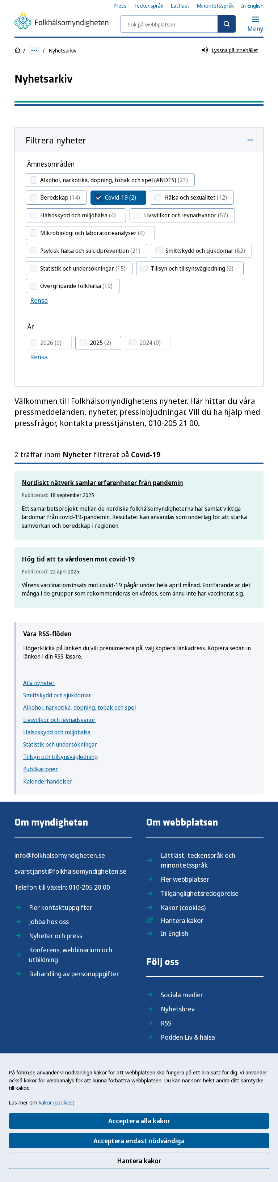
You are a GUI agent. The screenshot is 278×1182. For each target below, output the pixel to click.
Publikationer (40, 769)
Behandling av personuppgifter (74, 973)
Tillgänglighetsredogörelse (200, 893)
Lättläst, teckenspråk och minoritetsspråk (198, 860)
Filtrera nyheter (56, 140)
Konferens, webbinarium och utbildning (70, 954)
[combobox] (178, 24)
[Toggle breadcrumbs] (34, 50)
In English (252, 5)
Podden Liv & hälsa (188, 1037)
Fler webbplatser (185, 879)
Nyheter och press (55, 935)
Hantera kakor (139, 1160)
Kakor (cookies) (183, 907)
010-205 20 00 (89, 887)
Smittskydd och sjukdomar (57, 695)
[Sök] (227, 24)
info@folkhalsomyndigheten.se (59, 855)
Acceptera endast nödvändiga (139, 1140)
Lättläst (179, 5)
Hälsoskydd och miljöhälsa (56, 732)
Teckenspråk (148, 5)
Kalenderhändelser (47, 781)
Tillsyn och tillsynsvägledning (60, 757)
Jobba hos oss (49, 921)
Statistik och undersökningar (60, 744)
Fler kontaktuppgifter (60, 907)
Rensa (39, 300)
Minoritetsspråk (215, 5)
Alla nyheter (39, 683)
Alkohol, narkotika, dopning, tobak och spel (79, 707)
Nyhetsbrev (178, 1009)
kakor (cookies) (57, 1102)
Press (119, 5)
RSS (166, 1023)
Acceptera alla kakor (139, 1120)
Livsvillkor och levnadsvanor (59, 720)
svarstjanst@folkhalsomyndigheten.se (70, 871)
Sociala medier (182, 994)
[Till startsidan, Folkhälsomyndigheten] (61, 21)
